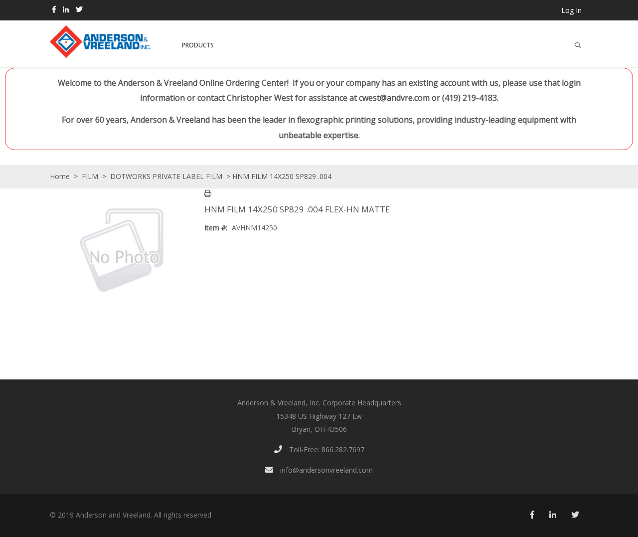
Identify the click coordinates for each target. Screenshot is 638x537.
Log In (571, 10)
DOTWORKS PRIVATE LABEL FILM (166, 176)
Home (60, 176)
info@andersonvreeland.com (325, 470)
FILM (90, 176)
